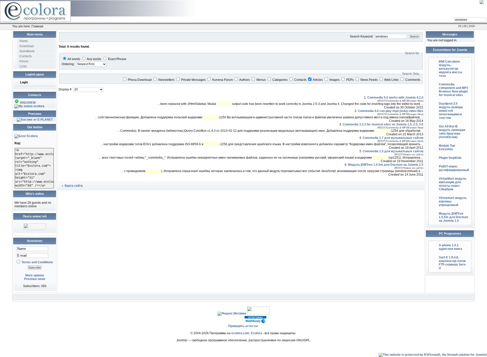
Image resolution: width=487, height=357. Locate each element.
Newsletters (166, 80)
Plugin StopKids (450, 158)
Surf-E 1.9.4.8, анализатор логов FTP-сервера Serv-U (452, 263)
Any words (94, 59)
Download (27, 46)
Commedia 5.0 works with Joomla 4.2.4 (395, 97)
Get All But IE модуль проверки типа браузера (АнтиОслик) (452, 132)
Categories (280, 80)
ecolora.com (240, 333)
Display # (65, 89)
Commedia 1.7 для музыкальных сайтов (393, 138)
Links (23, 66)
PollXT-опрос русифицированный (454, 168)
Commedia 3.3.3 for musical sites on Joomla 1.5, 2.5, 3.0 (383, 124)
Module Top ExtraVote (447, 147)
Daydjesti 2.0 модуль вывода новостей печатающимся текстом (451, 111)
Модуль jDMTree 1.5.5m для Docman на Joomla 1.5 (385, 164)
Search (414, 36)
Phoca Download (140, 80)
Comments (412, 80)
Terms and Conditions (37, 262)
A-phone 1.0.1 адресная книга (450, 247)
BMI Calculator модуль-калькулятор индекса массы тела (450, 69)
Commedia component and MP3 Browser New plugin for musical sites (453, 90)
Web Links (391, 80)
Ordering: (68, 64)
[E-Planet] (35, 119)
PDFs (350, 80)
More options (34, 275)
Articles (318, 80)
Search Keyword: (362, 36)
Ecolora (256, 333)
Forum (24, 61)
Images (334, 80)
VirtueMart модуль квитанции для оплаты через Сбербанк (452, 184)
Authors (245, 80)
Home (24, 41)
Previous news (34, 279)
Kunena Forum (223, 80)
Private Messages (193, 80)
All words (73, 59)
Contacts (26, 56)
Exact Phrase (117, 59)
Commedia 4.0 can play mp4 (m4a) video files (390, 111)
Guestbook (27, 51)
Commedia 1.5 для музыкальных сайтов (393, 151)
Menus (261, 80)
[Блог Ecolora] (26, 136)
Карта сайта (74, 185)
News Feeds (369, 80)
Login (24, 82)
